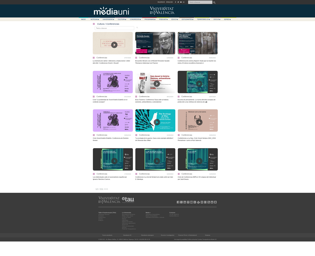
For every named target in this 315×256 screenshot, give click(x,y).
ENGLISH (169, 2)
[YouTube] (181, 2)
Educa (174, 19)
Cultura (122, 19)
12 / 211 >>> (101, 189)
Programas (150, 19)
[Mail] (183, 2)
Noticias (95, 19)
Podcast (163, 19)
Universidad (108, 19)
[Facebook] (175, 2)
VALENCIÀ (161, 2)
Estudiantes (187, 19)
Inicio (83, 19)
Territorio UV (203, 19)
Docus (217, 19)
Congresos (135, 19)
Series (227, 19)
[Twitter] (178, 2)
